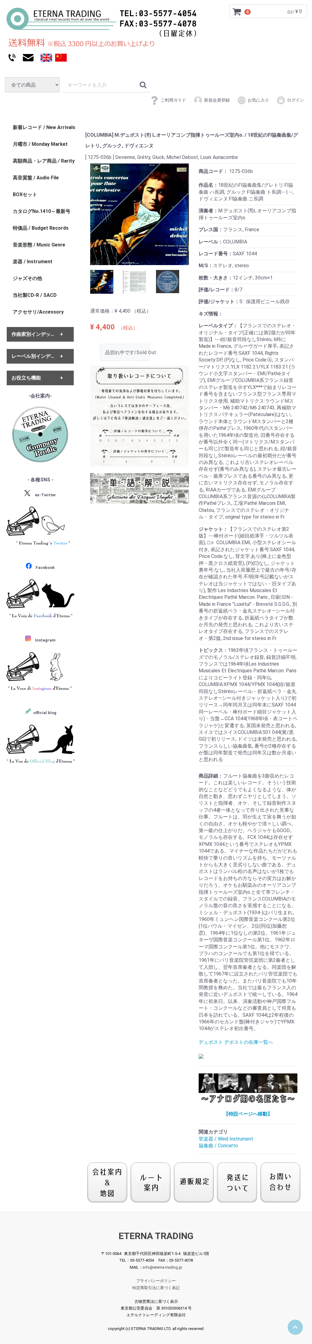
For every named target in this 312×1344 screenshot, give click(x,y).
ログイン (295, 100)
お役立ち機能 (26, 378)
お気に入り (258, 100)
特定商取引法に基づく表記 (156, 1287)
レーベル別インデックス (38, 356)
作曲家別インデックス (36, 334)
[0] (237, 11)
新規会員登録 (217, 100)
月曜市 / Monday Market (40, 144)
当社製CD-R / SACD (35, 295)
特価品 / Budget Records (41, 228)
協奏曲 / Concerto (218, 1145)
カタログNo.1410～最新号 (41, 211)
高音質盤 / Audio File (36, 178)
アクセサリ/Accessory (38, 312)
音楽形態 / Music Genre (39, 245)
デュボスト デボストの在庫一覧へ (236, 1042)
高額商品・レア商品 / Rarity (44, 161)
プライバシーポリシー (156, 1280)
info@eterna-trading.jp (162, 1267)
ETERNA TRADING (156, 1235)
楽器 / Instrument (32, 261)
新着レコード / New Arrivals (44, 127)
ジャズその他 (27, 278)
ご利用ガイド (173, 100)
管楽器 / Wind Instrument (226, 1139)
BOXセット (25, 194)
